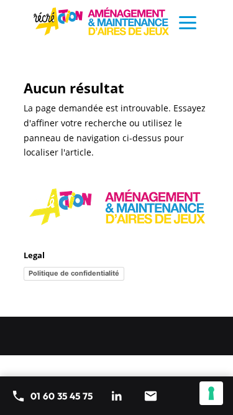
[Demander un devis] (150, 396)
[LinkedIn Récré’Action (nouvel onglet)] (116, 396)
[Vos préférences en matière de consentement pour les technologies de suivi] (211, 393)
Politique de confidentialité (74, 273)
